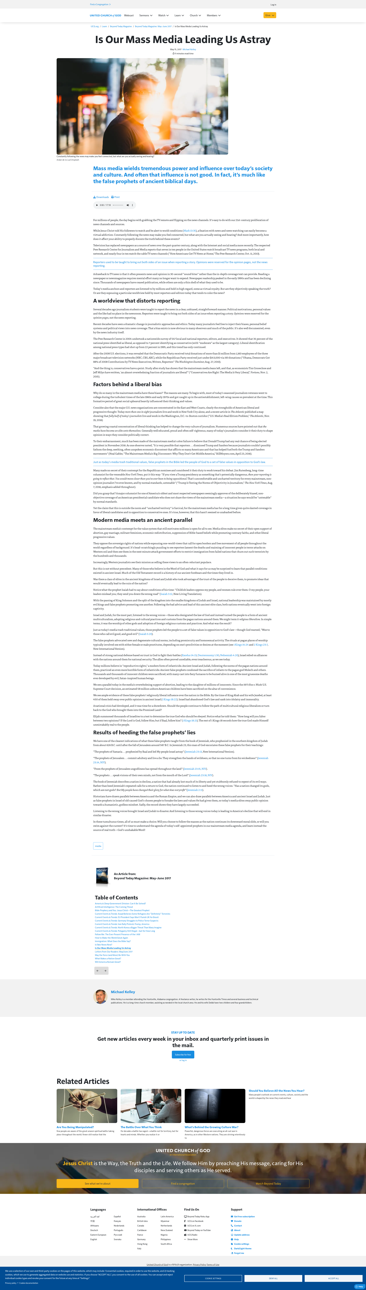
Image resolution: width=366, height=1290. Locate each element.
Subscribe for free (183, 1054)
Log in (273, 4)
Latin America (167, 1216)
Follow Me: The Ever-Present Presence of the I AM (117, 934)
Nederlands (119, 1225)
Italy (139, 1248)
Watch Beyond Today (268, 1183)
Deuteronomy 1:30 (208, 655)
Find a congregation (183, 1183)
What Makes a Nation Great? (108, 958)
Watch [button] (161, 15)
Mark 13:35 (190, 230)
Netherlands (166, 1225)
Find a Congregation (99, 4)
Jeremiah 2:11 (194, 790)
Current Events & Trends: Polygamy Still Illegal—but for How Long (125, 930)
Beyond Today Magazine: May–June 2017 (153, 26)
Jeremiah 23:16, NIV (201, 775)
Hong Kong (142, 1243)
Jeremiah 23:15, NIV (195, 768)
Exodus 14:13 (189, 655)
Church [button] (194, 15)
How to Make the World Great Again (111, 937)
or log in (183, 1060)
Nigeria (164, 1234)
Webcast (129, 15)
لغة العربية (95, 1216)
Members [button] (212, 15)
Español (117, 1216)
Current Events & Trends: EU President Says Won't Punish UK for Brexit (127, 917)
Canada (140, 1225)
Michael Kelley (189, 49)
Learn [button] (178, 15)
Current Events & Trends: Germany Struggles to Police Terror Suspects (126, 920)
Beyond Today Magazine (121, 26)
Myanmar (165, 1221)
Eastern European (98, 1234)
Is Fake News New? (103, 944)
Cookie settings (213, 1278)
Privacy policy (10, 1283)
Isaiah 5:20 (145, 634)
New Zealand (167, 1230)
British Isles (142, 1221)
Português (118, 1230)
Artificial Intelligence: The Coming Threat (114, 906)
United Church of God (157, 1264)
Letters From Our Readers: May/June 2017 (114, 951)
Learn (104, 26)
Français (117, 1221)
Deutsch (94, 1230)
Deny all (273, 1278)
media (98, 845)
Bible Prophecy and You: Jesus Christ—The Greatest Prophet (122, 910)
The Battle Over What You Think (141, 1127)
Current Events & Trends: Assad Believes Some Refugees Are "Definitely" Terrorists (132, 913)
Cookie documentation (28, 1283)
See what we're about (97, 1183)
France (140, 1234)
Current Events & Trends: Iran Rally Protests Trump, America (122, 924)
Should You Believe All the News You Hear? (277, 1090)
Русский (118, 1234)
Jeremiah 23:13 (193, 751)
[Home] (105, 15)
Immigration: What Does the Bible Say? (113, 941)
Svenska (117, 1239)
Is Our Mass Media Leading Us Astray (113, 948)
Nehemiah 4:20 (229, 655)
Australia (141, 1216)
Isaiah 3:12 (166, 594)
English (93, 1239)
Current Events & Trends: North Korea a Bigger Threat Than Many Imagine (128, 927)
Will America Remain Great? (108, 961)
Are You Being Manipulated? (75, 1127)
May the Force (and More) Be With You (112, 955)
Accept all (333, 1278)
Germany (141, 1239)
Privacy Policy (199, 1264)
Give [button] (268, 15)
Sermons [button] (144, 15)
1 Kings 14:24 (241, 644)
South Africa (166, 1243)
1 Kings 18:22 (169, 699)
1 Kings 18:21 (190, 720)
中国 (92, 1221)
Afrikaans (94, 1225)
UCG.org (95, 26)
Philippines (166, 1239)
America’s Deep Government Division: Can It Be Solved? (120, 903)
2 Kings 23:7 (261, 644)
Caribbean (142, 1230)
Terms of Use (213, 1264)
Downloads (102, 197)
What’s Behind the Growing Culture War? (211, 1127)
